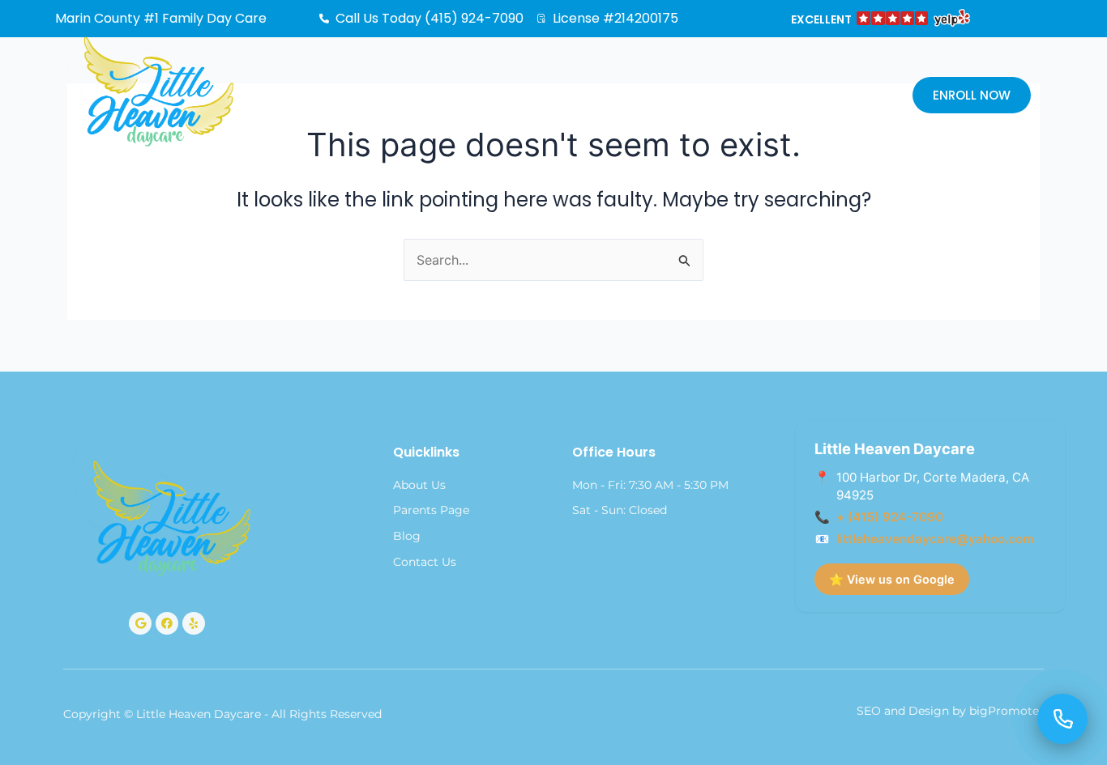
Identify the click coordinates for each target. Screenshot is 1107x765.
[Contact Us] (1062, 719)
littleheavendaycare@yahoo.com (935, 538)
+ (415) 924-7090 (889, 517)
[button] (879, 20)
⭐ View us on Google (892, 579)
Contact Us (751, 96)
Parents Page (613, 96)
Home (376, 96)
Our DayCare (473, 96)
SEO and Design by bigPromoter (950, 710)
